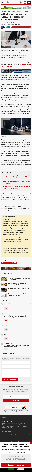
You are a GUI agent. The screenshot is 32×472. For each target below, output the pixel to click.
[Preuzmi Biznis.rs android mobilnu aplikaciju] (21, 2)
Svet (3, 438)
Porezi (2, 22)
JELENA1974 (7, 313)
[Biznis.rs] (7, 421)
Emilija (5, 325)
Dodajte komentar (7, 353)
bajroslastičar (7, 304)
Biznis (3, 441)
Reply (6, 308)
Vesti (3, 434)
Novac (16, 438)
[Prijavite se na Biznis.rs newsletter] (25, 2)
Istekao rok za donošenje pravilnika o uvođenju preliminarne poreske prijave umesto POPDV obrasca (16, 177)
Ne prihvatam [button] (20, 468)
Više (2, 28)
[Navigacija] (29, 2)
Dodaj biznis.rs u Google (17, 465)
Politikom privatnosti (23, 411)
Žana (5, 334)
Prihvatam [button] (11, 468)
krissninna (6, 343)
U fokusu (17, 441)
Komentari (4, 300)
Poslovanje (7, 22)
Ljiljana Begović (14, 24)
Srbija (12, 22)
